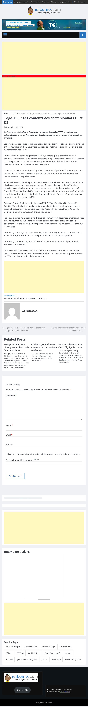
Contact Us (22, 690)
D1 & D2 (39, 298)
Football (9, 659)
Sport (6, 296)
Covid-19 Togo (34, 653)
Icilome (50, 703)
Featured (68, 653)
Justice (44, 659)
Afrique (9, 653)
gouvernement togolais (27, 659)
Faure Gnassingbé (52, 653)
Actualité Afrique (13, 646)
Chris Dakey (30, 298)
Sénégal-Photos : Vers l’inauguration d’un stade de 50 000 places (16, 347)
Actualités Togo (48, 646)
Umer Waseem (65, 692)
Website (9, 444)
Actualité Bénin (31, 646)
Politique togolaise (73, 659)
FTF (45, 298)
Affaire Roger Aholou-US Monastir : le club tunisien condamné (44, 347)
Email (9, 434)
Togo (14, 296)
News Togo (56, 659)
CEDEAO (20, 653)
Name (9, 425)
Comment (11, 395)
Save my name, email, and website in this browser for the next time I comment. (44, 454)
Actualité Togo (17, 298)
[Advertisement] (44, 58)
